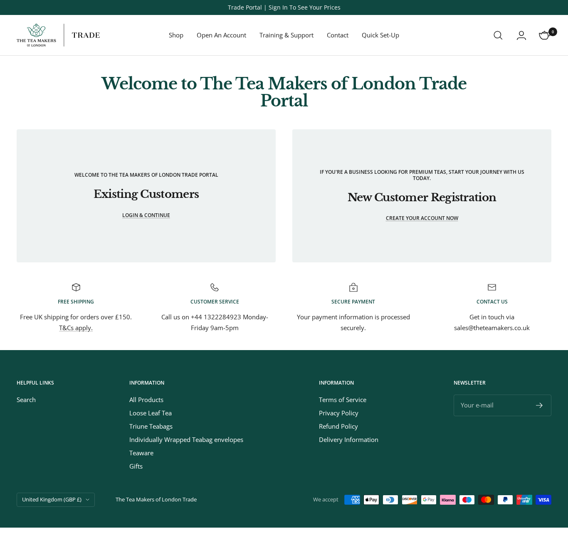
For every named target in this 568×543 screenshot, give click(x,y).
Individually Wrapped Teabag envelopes (186, 439)
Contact (337, 35)
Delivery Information (348, 439)
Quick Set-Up (380, 35)
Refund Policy (338, 426)
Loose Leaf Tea (150, 413)
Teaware (141, 453)
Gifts (136, 466)
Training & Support (286, 35)
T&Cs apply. (76, 327)
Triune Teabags (151, 426)
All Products (146, 399)
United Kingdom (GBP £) (51, 499)
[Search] (498, 35)
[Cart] (544, 35)
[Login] (521, 35)
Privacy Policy (338, 413)
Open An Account (221, 35)
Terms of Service (342, 399)
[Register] (539, 405)
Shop (176, 35)
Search (26, 399)
